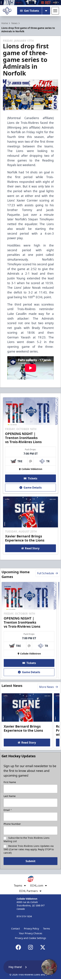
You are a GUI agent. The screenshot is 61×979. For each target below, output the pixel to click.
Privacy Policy (31, 928)
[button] (30, 967)
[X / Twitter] (42, 947)
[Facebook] (18, 947)
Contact (15, 928)
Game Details (33, 487)
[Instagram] (30, 947)
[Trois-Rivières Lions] (7, 11)
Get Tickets (31, 11)
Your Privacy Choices (30, 933)
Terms (46, 928)
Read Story (32, 548)
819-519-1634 (24, 916)
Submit (30, 861)
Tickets (32, 478)
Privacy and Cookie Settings (30, 938)
